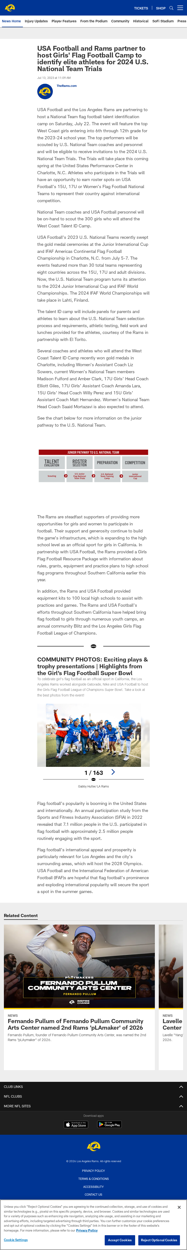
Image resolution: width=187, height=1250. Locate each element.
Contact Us (93, 1194)
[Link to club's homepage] (10, 6)
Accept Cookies (120, 1240)
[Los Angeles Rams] (93, 1147)
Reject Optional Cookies (159, 1240)
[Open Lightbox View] (93, 749)
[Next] (113, 772)
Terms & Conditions (93, 1178)
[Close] (179, 1207)
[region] (93, 1225)
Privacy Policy (93, 1170)
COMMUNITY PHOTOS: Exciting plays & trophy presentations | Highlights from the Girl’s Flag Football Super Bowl (92, 666)
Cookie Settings (16, 1240)
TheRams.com (67, 85)
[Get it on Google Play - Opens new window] (109, 1127)
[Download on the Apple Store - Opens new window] (76, 1125)
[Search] (171, 8)
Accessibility (93, 1186)
